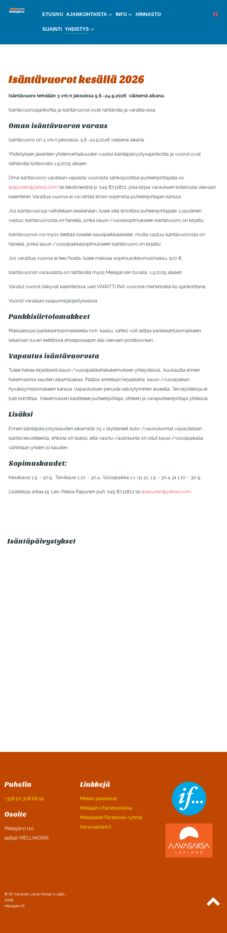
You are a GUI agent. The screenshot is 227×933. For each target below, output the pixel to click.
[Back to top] (213, 904)
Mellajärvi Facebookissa (106, 808)
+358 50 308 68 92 (24, 798)
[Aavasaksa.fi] (189, 841)
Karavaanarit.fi (95, 827)
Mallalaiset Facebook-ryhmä (111, 817)
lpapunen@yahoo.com (33, 187)
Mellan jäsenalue (98, 798)
